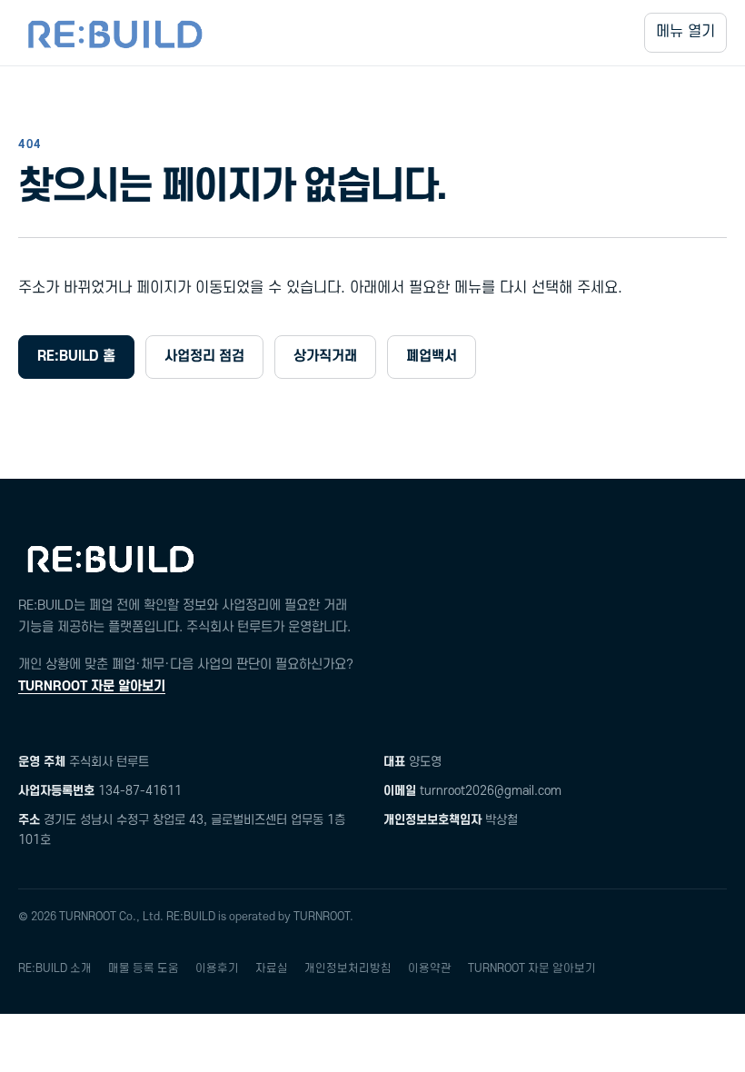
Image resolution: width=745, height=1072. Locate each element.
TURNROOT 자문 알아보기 (91, 686)
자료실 (271, 968)
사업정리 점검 (204, 356)
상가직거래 (325, 356)
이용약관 (430, 968)
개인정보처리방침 (348, 968)
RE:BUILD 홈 (76, 356)
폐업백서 (431, 356)
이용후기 (217, 968)
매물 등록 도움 (143, 968)
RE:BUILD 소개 (55, 968)
